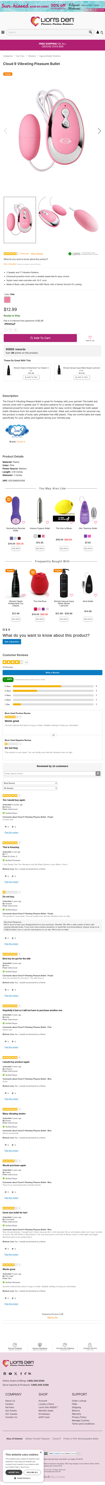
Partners (9, 1407)
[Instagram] (5, 1374)
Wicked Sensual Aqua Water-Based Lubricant (64, 603)
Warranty (76, 1413)
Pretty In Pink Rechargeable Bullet (80, 1438)
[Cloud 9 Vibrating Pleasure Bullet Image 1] (52, 130)
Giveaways (44, 1413)
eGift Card (44, 1417)
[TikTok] (25, 1374)
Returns (76, 1410)
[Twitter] (15, 1374)
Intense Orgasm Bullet (40, 528)
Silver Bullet (88, 601)
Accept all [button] (13, 1472)
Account (43, 1400)
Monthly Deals (46, 1410)
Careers (9, 1404)
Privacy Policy (79, 1417)
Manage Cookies (80, 1420)
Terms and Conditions (83, 1423)
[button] (3, 32)
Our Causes (11, 1413)
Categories (8, 56)
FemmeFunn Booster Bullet (15, 529)
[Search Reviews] (98, 773)
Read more (25, 1467)
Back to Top (52, 1317)
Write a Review (37, 254)
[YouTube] (10, 1374)
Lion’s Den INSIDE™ (48, 1407)
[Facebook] (21, 1374)
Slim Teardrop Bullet (88, 528)
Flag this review (11, 832)
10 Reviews (24, 254)
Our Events (11, 1410)
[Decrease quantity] (5, 330)
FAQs (74, 1404)
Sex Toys (20, 56)
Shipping (76, 1407)
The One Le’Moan (64, 528)
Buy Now (15, 548)
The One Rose (39, 601)
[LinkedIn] (30, 1374)
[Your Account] (97, 32)
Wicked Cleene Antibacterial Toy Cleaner (15, 603)
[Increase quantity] (16, 330)
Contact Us (11, 1417)
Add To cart (42, 338)
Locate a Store (46, 1404)
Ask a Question (10, 264)
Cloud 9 (21, 441)
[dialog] (23, 1466)
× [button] (41, 1452)
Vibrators (32, 56)
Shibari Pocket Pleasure (37, 1438)
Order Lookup (79, 1400)
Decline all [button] (32, 1472)
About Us (10, 1400)
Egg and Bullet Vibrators (50, 56)
